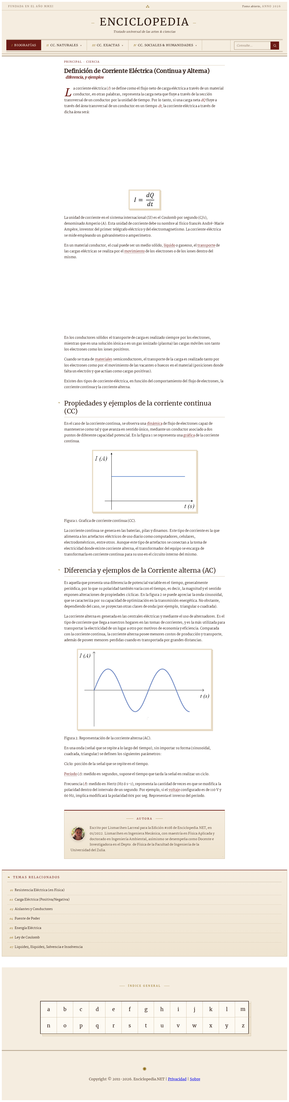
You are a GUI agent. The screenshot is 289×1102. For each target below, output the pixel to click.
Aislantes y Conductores (34, 909)
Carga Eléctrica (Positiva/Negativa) (42, 899)
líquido (169, 245)
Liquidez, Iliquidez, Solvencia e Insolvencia (49, 947)
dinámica (154, 424)
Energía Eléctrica (28, 928)
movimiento (134, 251)
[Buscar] (274, 45)
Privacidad (177, 1079)
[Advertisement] (144, 152)
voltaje (174, 790)
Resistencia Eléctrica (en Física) (40, 890)
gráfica (189, 435)
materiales (103, 359)
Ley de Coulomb (27, 937)
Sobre (195, 1079)
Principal (73, 61)
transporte (206, 245)
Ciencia (93, 61)
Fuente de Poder (27, 918)
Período (70, 774)
